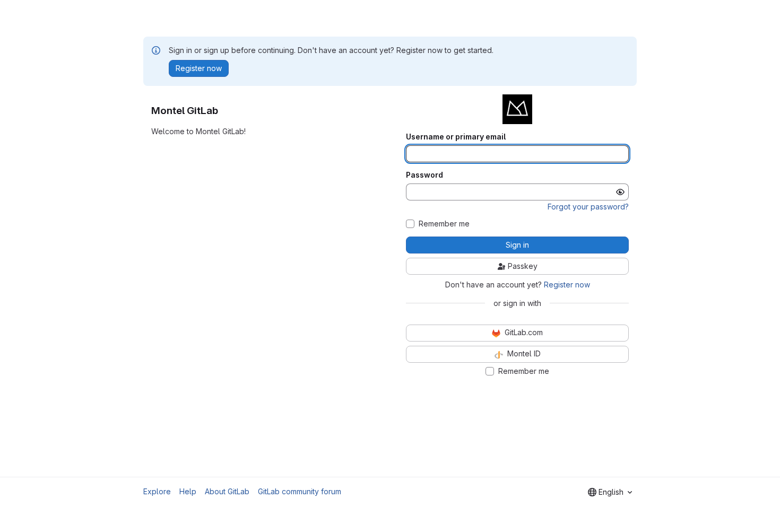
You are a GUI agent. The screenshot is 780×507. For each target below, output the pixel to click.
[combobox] (610, 492)
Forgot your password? (588, 206)
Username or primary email (456, 137)
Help (187, 491)
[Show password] (620, 191)
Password (424, 175)
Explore (157, 491)
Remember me (444, 224)
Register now (567, 284)
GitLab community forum (299, 491)
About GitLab (227, 491)
